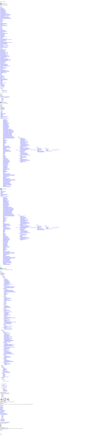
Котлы (5, 278)
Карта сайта (1, 409)
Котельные (5, 355)
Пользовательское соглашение (3, 414)
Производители (2, 407)
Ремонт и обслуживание (7, 350)
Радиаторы (5, 297)
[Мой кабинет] (0, 270)
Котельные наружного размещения (8, 328)
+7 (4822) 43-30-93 (2, 84)
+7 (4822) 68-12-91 (2, 86)
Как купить (4, 368)
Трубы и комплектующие (7, 319)
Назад (4, 276)
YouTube (3, 395)
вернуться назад (2, 402)
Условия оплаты (2, 410)
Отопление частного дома (7, 333)
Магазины (1, 408)
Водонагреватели (6, 289)
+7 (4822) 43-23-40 (2, 85)
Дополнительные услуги (7, 363)
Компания (4, 374)
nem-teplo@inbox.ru (7, 96)
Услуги (4, 331)
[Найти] (0, 6)
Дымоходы (5, 309)
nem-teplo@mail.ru (3, 96)
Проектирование (6, 343)
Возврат (1, 412)
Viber (2, 99)
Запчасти (5, 325)
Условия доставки (2, 411)
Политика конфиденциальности (4, 413)
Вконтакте (3, 98)
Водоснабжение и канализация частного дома (9, 347)
